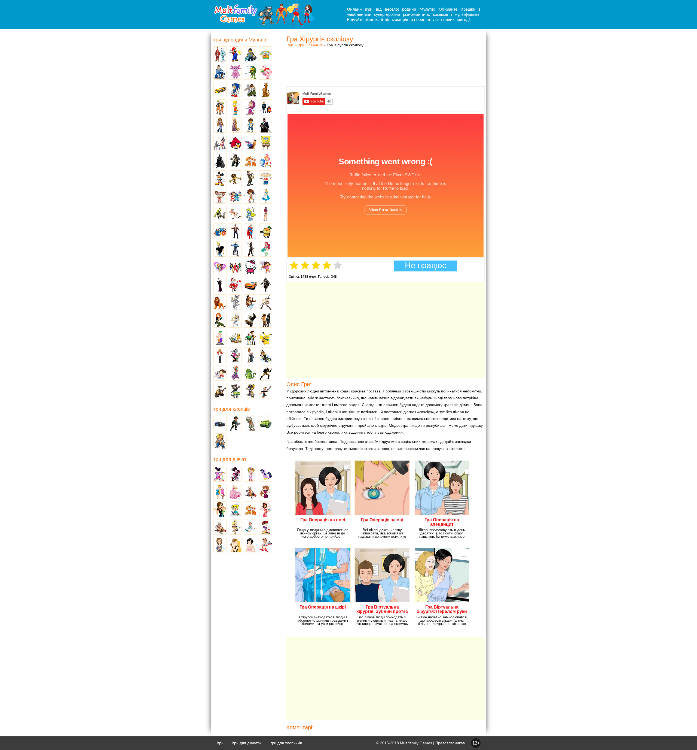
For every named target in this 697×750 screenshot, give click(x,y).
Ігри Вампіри (220, 285)
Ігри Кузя (265, 356)
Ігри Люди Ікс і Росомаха (265, 373)
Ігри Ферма (265, 54)
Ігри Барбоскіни (220, 196)
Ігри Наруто (220, 108)
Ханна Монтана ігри (220, 356)
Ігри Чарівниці (235, 373)
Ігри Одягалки (220, 492)
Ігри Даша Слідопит (265, 267)
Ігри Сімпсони (235, 108)
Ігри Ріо (220, 232)
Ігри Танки (265, 424)
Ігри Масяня (265, 178)
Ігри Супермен (250, 232)
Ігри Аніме (265, 302)
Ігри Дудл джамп (265, 232)
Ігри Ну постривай (235, 356)
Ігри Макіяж (250, 545)
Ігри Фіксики (265, 161)
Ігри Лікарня (250, 527)
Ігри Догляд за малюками (220, 510)
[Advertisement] (385, 61)
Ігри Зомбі (250, 424)
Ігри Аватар (220, 72)
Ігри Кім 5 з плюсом (220, 320)
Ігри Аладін (265, 214)
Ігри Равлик (250, 143)
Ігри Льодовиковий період (250, 302)
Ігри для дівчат (229, 459)
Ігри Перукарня (265, 492)
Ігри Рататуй (250, 356)
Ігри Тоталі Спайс (220, 267)
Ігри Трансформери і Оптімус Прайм (250, 391)
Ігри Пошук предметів (250, 178)
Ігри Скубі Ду (265, 90)
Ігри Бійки (220, 441)
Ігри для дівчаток (246, 743)
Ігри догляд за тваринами (250, 161)
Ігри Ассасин (265, 285)
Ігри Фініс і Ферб (220, 338)
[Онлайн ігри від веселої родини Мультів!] (264, 24)
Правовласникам (450, 743)
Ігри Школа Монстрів (235, 474)
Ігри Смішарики (265, 72)
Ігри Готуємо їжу (265, 545)
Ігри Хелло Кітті (250, 267)
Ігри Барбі (235, 492)
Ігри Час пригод (235, 338)
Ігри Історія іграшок (250, 338)
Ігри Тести (220, 545)
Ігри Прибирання (235, 527)
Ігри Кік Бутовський (250, 196)
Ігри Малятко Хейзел (250, 474)
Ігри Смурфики (250, 214)
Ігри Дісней (265, 196)
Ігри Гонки (220, 424)
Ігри (289, 45)
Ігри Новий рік (235, 285)
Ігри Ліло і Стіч (235, 196)
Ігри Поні (265, 474)
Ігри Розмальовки (235, 510)
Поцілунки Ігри (235, 545)
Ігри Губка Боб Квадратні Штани (265, 143)
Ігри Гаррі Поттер (235, 232)
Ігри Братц (220, 125)
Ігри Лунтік (235, 72)
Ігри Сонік (235, 90)
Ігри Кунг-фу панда (250, 320)
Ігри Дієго (250, 125)
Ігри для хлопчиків (286, 743)
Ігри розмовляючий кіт (235, 391)
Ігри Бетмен (220, 161)
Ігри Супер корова (235, 214)
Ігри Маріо (235, 54)
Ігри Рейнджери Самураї (235, 267)
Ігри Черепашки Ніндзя (250, 72)
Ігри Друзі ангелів (235, 320)
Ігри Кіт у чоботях (265, 320)
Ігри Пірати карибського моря (250, 249)
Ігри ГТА (265, 125)
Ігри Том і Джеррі (235, 302)
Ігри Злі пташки (235, 143)
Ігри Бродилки (250, 492)
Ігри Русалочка (265, 249)
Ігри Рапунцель (235, 125)
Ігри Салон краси (220, 143)
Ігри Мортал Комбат (235, 249)
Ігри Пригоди (220, 527)
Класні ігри (235, 161)
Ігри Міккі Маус (220, 178)
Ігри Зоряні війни (265, 108)
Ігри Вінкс (220, 474)
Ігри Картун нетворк (220, 249)
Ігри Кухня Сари (265, 527)
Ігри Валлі (220, 391)
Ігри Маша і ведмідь (250, 108)
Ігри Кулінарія (265, 510)
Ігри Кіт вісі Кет (220, 373)
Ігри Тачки (220, 90)
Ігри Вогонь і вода (220, 54)
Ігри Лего (250, 54)
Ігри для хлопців (231, 409)
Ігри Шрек (220, 214)
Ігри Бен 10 (250, 90)
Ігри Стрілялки (235, 424)
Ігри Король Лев (220, 302)
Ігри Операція (310, 45)
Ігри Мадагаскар (235, 178)
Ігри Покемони (265, 338)
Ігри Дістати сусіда (265, 391)
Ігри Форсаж (250, 285)
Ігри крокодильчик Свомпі (250, 373)
